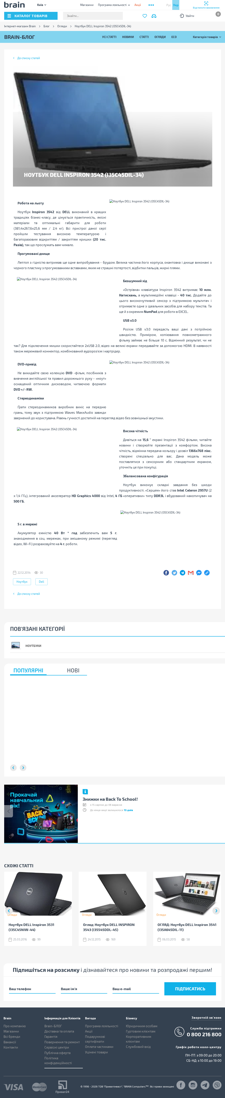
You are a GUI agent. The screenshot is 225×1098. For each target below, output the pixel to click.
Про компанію (15, 1026)
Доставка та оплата (59, 1031)
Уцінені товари (96, 1052)
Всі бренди (12, 1036)
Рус (168, 5)
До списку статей (28, 58)
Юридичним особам (141, 1026)
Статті (144, 36)
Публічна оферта (57, 1053)
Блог (47, 26)
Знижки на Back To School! (110, 799)
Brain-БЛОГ (53, 1026)
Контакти (11, 1047)
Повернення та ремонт (62, 1042)
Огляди (62, 26)
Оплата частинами (99, 1047)
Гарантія (50, 1036)
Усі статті (109, 36)
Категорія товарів (205, 36)
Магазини (87, 5)
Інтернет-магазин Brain (20, 26)
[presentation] (8, 811)
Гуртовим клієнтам (140, 1031)
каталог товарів (31, 16)
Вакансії (10, 1042)
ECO (174, 36)
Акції (89, 1031)
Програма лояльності (112, 5)
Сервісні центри (56, 1047)
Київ (40, 4)
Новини (128, 36)
